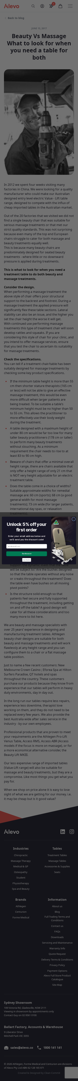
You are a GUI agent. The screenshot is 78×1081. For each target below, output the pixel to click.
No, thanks (26, 560)
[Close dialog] (73, 519)
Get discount (26, 554)
